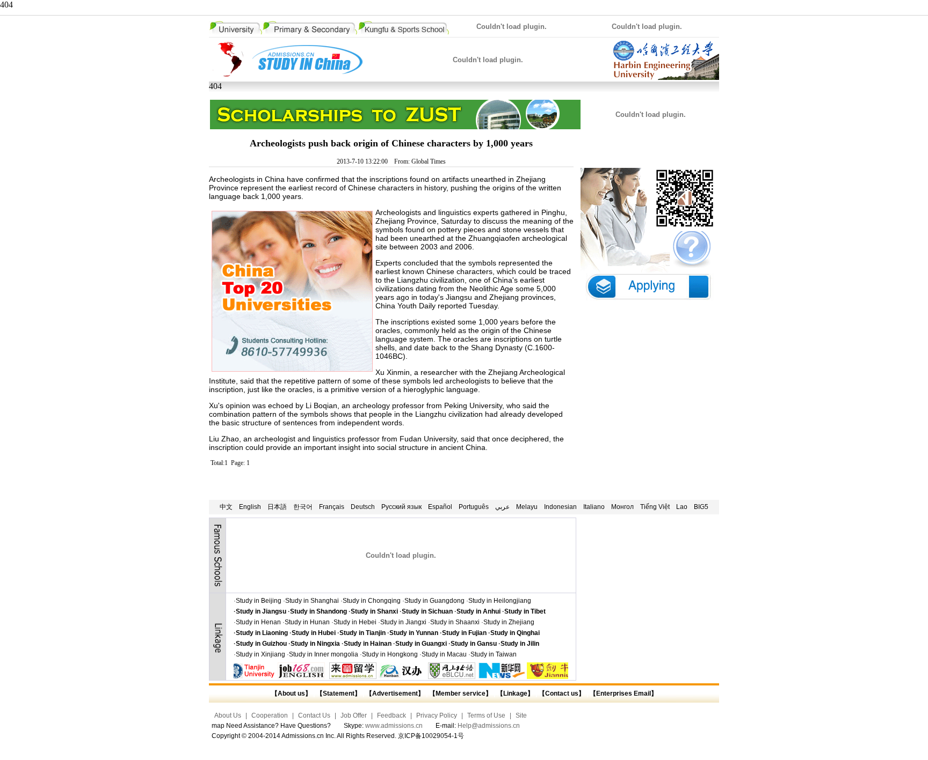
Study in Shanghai (312, 600)
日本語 (277, 507)
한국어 (303, 507)
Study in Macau (444, 654)
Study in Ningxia (315, 643)
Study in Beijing (258, 600)
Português (474, 507)
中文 (226, 507)
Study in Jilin (520, 643)
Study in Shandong (318, 611)
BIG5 (701, 507)
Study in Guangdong (434, 600)
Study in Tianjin (362, 633)
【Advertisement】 (395, 693)
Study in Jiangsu (261, 611)
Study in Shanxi (374, 611)
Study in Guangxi (421, 643)
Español (440, 507)
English (250, 507)
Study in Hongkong (390, 654)
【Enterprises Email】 (623, 693)
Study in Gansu (474, 643)
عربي (502, 507)
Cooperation (269, 715)
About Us (227, 715)
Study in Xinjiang (260, 654)
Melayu (527, 507)
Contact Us (314, 715)
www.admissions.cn (394, 725)
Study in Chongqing (372, 600)
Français (331, 507)
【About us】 (291, 693)
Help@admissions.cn (489, 725)
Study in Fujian (464, 633)
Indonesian (560, 507)
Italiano (594, 507)
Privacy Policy (436, 715)
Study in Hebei (355, 622)
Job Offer (353, 715)
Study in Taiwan (493, 654)
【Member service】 (460, 693)
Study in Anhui (478, 611)
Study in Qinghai (515, 633)
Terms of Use (486, 715)
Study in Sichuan (427, 611)
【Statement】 (338, 693)
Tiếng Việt (655, 507)
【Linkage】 (515, 693)
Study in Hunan (307, 622)
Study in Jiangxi (403, 622)
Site (521, 715)
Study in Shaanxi (455, 622)
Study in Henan (258, 622)
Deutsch (363, 507)
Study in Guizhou (261, 643)
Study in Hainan (368, 643)
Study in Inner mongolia (323, 654)
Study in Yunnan (413, 633)
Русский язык (401, 507)
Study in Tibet (525, 611)
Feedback (391, 715)
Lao (681, 507)
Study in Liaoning (262, 633)
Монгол (622, 507)
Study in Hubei (314, 633)
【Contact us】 (561, 693)
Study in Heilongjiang (499, 600)
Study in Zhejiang (508, 622)
